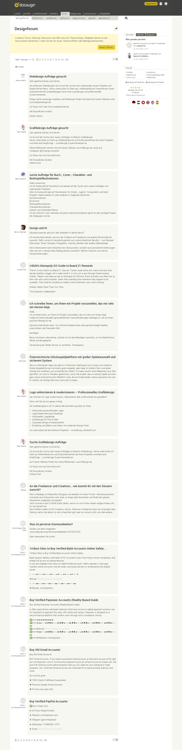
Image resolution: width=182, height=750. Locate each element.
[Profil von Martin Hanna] (23, 76)
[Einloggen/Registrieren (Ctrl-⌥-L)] (160, 3)
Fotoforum (37, 18)
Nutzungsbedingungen (156, 75)
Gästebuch (104, 18)
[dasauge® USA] (152, 102)
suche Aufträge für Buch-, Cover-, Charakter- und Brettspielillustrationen (61, 176)
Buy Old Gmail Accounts (45, 650)
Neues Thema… (106, 47)
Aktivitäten (130, 35)
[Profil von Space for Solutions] (129, 45)
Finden (21, 66)
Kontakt (130, 72)
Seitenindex (151, 77)
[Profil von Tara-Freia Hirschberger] (23, 523)
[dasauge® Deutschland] (134, 102)
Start (18, 14)
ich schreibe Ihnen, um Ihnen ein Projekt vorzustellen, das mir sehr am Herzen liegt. (72, 305)
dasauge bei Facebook (136, 82)
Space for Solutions (140, 43)
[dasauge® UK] (148, 102)
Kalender (140, 35)
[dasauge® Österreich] (138, 102)
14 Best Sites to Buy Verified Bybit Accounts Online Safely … (68, 548)
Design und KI (38, 228)
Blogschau (76, 14)
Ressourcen (91, 14)
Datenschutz (131, 75)
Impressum (151, 72)
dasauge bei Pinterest (156, 82)
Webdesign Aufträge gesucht (48, 76)
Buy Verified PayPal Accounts (49, 701)
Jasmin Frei (140, 46)
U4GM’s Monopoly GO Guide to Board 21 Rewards (61, 266)
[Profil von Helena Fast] (23, 127)
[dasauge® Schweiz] (143, 102)
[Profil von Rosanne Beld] (23, 174)
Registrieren (151, 3)
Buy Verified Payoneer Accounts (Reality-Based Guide (64, 600)
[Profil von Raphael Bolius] (23, 227)
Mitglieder (105, 14)
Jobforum (64, 18)
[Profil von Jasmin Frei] (129, 56)
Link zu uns (131, 77)
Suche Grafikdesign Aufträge (48, 442)
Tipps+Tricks (79, 18)
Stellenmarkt (40, 14)
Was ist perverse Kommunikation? (51, 524)
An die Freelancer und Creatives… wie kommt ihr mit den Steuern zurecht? (71, 488)
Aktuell (91, 18)
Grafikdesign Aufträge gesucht (49, 128)
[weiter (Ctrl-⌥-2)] (116, 59)
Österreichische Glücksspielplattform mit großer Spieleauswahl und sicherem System (72, 358)
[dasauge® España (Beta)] (157, 102)
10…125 (64, 59)
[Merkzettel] (165, 3)
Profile (27, 14)
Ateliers (54, 14)
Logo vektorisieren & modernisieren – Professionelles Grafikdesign (72, 392)
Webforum (51, 18)
